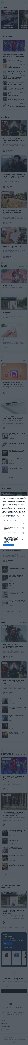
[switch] (23, 523)
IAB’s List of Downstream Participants (15, 516)
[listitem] (14, 520)
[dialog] (14, 522)
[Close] (25, 498)
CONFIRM (8, 544)
